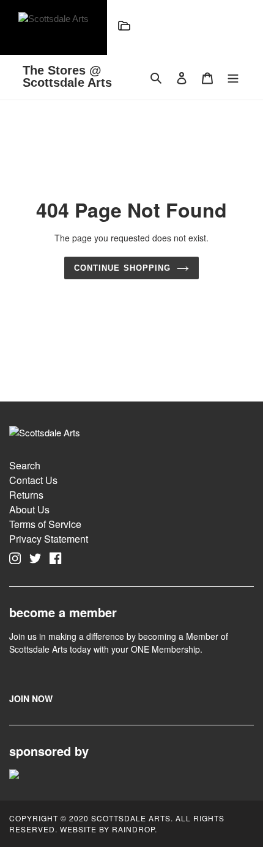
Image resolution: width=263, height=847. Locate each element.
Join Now (31, 698)
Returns (26, 495)
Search (24, 465)
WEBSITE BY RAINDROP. (108, 829)
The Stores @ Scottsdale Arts (67, 76)
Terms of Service (45, 524)
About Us (29, 509)
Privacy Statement (48, 539)
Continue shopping (122, 268)
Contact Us (33, 480)
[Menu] (124, 27)
